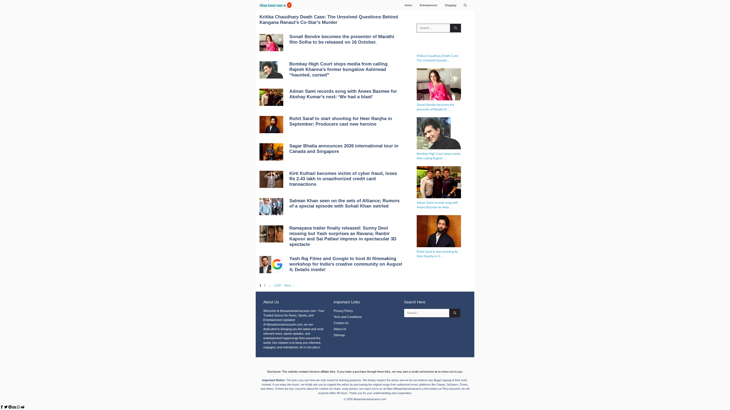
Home (408, 5)
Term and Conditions (348, 317)
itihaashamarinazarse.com (369, 399)
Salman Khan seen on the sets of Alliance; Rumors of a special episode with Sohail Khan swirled (344, 203)
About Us (340, 329)
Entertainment (428, 5)
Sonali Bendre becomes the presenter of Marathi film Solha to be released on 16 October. (341, 39)
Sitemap (339, 335)
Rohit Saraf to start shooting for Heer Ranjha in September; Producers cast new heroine (340, 121)
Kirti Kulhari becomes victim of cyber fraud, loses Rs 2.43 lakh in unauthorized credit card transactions (343, 179)
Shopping (450, 5)
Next (289, 285)
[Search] (455, 28)
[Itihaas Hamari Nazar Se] (276, 5)
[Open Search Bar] (465, 5)
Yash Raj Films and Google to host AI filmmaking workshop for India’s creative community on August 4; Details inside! (345, 264)
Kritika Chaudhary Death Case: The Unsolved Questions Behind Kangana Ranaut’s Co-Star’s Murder (328, 19)
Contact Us (341, 323)
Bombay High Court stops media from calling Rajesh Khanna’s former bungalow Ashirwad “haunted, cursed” (338, 69)
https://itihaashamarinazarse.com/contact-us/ (414, 388)
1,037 (278, 285)
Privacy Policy (343, 310)
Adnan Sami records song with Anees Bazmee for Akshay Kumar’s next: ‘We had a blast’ (343, 94)
